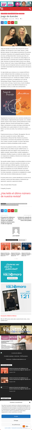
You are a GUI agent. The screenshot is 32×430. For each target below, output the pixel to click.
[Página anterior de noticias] (15, 259)
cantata (13, 203)
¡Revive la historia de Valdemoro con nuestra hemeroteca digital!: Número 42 (26, 254)
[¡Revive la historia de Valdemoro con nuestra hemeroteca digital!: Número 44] (5, 246)
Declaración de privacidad (17, 427)
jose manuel (5, 18)
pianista (3, 205)
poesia (7, 205)
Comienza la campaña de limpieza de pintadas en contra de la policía (24, 218)
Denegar (16, 420)
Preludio (11, 205)
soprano (16, 205)
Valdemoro (21, 13)
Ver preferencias (16, 424)
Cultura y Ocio (6, 12)
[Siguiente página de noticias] (17, 259)
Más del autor (22, 240)
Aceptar (16, 416)
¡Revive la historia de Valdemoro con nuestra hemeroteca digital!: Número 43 (16, 254)
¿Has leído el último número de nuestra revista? (16, 195)
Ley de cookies (8, 427)
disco (17, 203)
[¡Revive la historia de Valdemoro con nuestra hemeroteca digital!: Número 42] (26, 246)
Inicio (2, 12)
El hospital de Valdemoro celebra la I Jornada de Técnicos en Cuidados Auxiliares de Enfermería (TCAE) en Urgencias (8, 220)
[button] (30, 402)
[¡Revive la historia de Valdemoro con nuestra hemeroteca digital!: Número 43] (16, 246)
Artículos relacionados (12, 240)
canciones (9, 203)
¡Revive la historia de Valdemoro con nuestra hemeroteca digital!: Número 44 (5, 254)
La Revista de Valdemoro (13, 13)
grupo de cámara (23, 203)
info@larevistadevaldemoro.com (19, 359)
